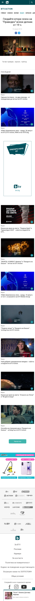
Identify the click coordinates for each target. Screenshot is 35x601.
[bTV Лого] (18, 538)
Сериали (28, 13)
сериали (17, 62)
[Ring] (28, 495)
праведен (10, 62)
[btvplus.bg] (6, 503)
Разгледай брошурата (25, 455)
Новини (10, 13)
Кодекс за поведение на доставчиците (17, 567)
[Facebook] (10, 586)
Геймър (3, 13)
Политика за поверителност (17, 563)
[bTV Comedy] (15, 492)
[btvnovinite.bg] (17, 503)
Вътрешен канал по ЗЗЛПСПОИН (17, 572)
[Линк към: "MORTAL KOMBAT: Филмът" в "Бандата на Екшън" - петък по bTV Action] (17, 254)
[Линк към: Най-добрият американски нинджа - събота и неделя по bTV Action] (17, 354)
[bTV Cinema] (25, 492)
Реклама (17, 549)
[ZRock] (22, 530)
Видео (22, 13)
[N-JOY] (7, 524)
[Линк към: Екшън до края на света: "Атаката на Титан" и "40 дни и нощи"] (17, 388)
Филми (16, 13)
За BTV (17, 545)
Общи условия (17, 576)
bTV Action (6, 9)
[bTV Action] (7, 496)
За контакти (17, 558)
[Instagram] (16, 586)
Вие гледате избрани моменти (21, 597)
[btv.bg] (7, 492)
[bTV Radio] (17, 524)
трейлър (24, 62)
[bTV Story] (19, 496)
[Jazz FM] (28, 524)
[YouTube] (24, 586)
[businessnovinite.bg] (28, 503)
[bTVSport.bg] (26, 507)
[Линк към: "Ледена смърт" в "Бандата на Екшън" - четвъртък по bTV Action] (17, 321)
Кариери (17, 554)
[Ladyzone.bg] (15, 507)
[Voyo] (6, 507)
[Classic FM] (13, 529)
